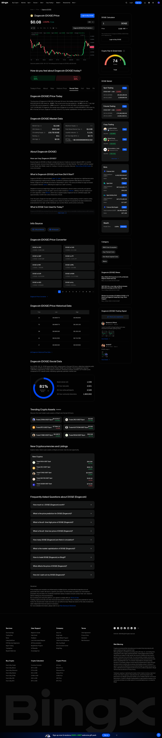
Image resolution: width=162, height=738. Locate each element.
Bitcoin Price (59, 668)
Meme (105, 261)
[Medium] (135, 628)
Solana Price (59, 673)
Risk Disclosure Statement (68, 606)
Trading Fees (9, 635)
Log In (131, 2)
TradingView (9, 648)
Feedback (33, 638)
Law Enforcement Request (38, 640)
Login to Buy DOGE (87, 15)
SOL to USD (34, 673)
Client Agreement (86, 632)
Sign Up (138, 2)
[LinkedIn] (132, 628)
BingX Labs (59, 635)
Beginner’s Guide (35, 632)
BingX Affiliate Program (62, 638)
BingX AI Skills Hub (11, 651)
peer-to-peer (56, 178)
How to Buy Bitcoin (11, 668)
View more (114, 158)
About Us (58, 632)
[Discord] (121, 628)
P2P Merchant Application (13, 643)
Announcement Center (62, 645)
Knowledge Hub (35, 651)
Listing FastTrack (10, 640)
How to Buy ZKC (10, 678)
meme (45, 184)
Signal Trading (9, 645)
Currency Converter (36, 665)
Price (37, 9)
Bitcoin (48, 192)
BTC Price (59, 680)
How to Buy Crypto (11, 665)
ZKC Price (59, 678)
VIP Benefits (34, 648)
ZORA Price (59, 675)
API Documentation (36, 643)
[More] (138, 628)
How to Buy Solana (11, 673)
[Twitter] (115, 628)
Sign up (106, 735)
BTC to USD (34, 668)
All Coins (58, 665)
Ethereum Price (60, 670)
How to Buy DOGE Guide (83, 166)
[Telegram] (118, 628)
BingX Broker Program (37, 645)
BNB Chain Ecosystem (110, 247)
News (7, 638)
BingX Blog (59, 648)
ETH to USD (34, 670)
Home (31, 9)
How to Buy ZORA (10, 675)
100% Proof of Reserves (62, 640)
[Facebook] (125, 628)
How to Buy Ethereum (11, 670)
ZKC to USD (34, 678)
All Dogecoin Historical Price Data (40, 352)
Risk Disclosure (85, 640)
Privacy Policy (85, 635)
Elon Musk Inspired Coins (110, 257)
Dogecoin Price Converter (38, 296)
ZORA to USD (34, 675)
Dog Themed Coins (108, 252)
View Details (105, 339)
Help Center (34, 635)
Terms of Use (75, 598)
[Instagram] (128, 628)
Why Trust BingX (60, 643)
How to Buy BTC (10, 680)
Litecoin (71, 190)
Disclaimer (84, 638)
